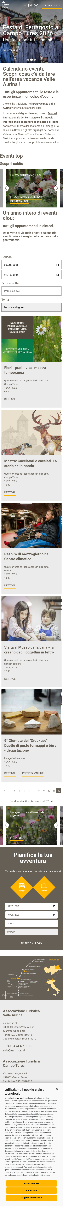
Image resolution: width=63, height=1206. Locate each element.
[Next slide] (57, 188)
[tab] (28, 60)
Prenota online (33, 773)
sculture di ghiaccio (35, 121)
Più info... (16, 837)
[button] (57, 1089)
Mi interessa (11, 50)
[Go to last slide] (6, 188)
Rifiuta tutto (31, 1190)
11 (54, 790)
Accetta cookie (31, 1183)
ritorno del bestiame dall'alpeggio (36, 125)
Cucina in (8, 130)
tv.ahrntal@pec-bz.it (14, 1030)
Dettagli (10, 399)
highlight (38, 130)
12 (59, 790)
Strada (18, 130)
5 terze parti (18, 1098)
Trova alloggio (52, 5)
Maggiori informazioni (31, 1197)
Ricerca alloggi (31, 943)
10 (49, 790)
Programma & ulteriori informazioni (26, 198)
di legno (53, 121)
